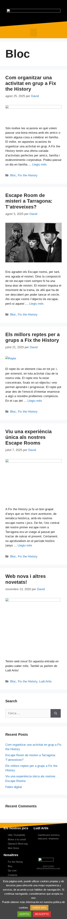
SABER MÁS (39, 907)
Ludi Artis (45, 681)
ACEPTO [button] (24, 914)
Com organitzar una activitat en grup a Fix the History (30, 83)
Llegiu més (39, 164)
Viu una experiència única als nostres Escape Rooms (28, 437)
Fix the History (28, 175)
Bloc (13, 175)
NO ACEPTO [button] (42, 914)
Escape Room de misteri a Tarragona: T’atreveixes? (28, 201)
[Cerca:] (28, 713)
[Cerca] (56, 713)
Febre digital (13, 787)
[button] (33, 32)
